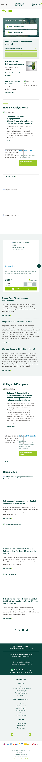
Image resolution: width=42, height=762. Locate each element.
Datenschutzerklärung (21, 754)
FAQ (21, 686)
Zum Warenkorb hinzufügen (22, 289)
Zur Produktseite (10, 176)
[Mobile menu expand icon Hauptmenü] (2, 4)
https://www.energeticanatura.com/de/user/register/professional (21, 220)
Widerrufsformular (21, 693)
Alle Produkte (21, 723)
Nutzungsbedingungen (21, 757)
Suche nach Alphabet (16, 32)
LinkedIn (30, 734)
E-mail (23, 630)
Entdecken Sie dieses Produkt (26, 163)
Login (35, 4)
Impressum (21, 695)
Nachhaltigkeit (21, 710)
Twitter (19, 630)
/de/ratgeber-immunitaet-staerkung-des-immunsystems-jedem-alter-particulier (21, 195)
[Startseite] (19, 4)
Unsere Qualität (21, 708)
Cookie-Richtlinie (21, 752)
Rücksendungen (21, 691)
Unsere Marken (21, 706)
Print (27, 630)
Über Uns (21, 703)
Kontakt (21, 684)
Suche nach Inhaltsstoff (16, 26)
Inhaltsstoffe (21, 726)
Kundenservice (21, 679)
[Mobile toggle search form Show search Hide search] (6, 4)
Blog (21, 713)
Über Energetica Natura (21, 699)
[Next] (39, 266)
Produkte (21, 719)
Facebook (15, 630)
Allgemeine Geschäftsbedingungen (21, 750)
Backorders (21, 728)
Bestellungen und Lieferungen (21, 688)
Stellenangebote (21, 715)
